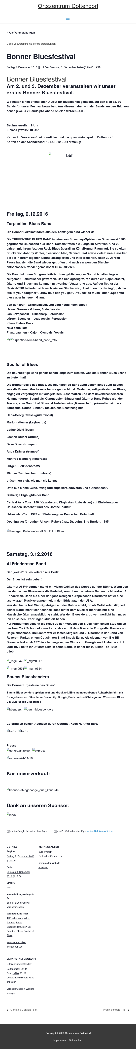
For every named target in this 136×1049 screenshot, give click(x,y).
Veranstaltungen (15, 907)
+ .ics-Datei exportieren (99, 831)
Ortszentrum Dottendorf (68, 6)
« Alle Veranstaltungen (21, 32)
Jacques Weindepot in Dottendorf (88, 137)
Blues (20, 931)
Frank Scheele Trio (114, 1009)
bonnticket (50, 137)
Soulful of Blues (22, 364)
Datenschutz (76, 1040)
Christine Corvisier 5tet (23, 1009)
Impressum (59, 1040)
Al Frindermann (15, 918)
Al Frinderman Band (26, 564)
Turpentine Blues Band (29, 223)
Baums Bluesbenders (28, 677)
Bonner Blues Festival (18, 902)
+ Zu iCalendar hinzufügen (73, 831)
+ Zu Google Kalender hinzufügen (29, 831)
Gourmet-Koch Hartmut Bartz (77, 723)
